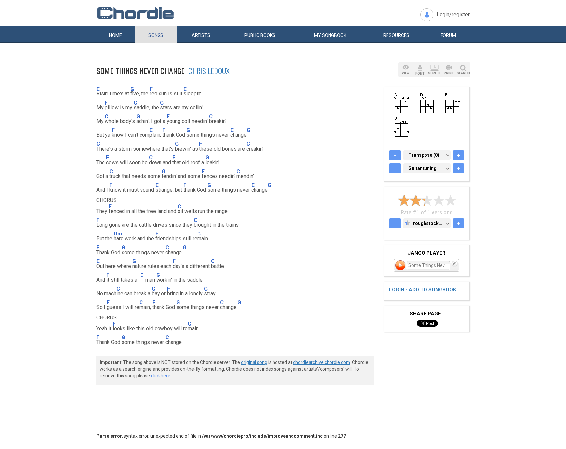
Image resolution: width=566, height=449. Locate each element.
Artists (201, 35)
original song (254, 362)
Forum (448, 35)
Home (115, 35)
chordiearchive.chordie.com (321, 362)
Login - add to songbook (422, 290)
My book (330, 35)
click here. (161, 375)
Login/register (453, 14)
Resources (396, 35)
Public (259, 35)
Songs (155, 35)
